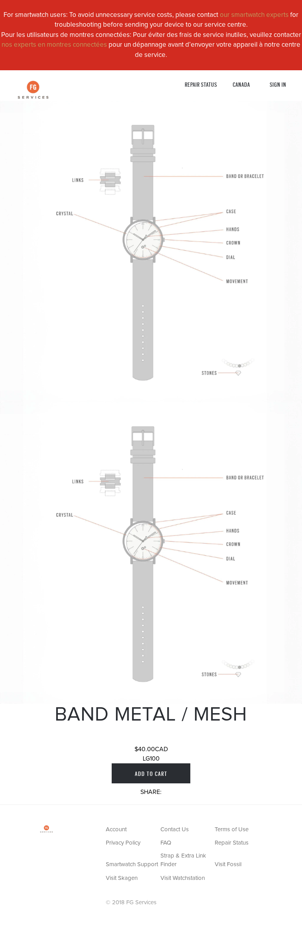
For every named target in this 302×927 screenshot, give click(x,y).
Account (116, 829)
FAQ (165, 843)
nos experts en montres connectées (54, 45)
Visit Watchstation (182, 878)
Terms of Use (232, 829)
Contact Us (174, 829)
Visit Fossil (228, 864)
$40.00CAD (151, 749)
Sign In (278, 84)
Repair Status (201, 84)
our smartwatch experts (254, 15)
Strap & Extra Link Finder (183, 860)
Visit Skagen (122, 878)
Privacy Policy (123, 843)
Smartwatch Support (132, 864)
